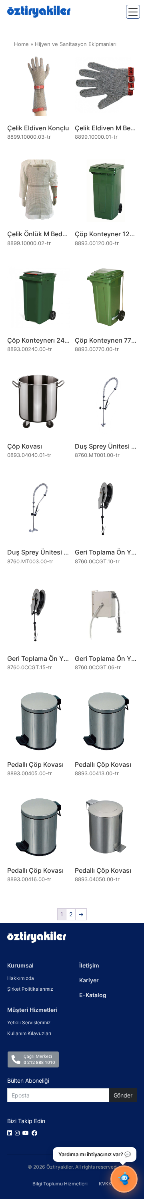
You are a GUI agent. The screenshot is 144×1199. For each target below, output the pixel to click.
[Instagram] (18, 1132)
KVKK (105, 1184)
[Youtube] (27, 1132)
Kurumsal (20, 965)
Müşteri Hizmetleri (32, 1009)
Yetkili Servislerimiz (29, 1022)
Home (21, 44)
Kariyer (89, 980)
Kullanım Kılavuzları (29, 1033)
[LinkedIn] (11, 1132)
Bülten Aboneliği (28, 1080)
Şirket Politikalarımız (30, 989)
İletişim (89, 965)
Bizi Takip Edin (26, 1120)
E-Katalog (92, 995)
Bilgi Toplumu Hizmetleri (60, 1184)
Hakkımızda (20, 978)
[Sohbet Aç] (124, 1179)
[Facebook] (36, 1132)
